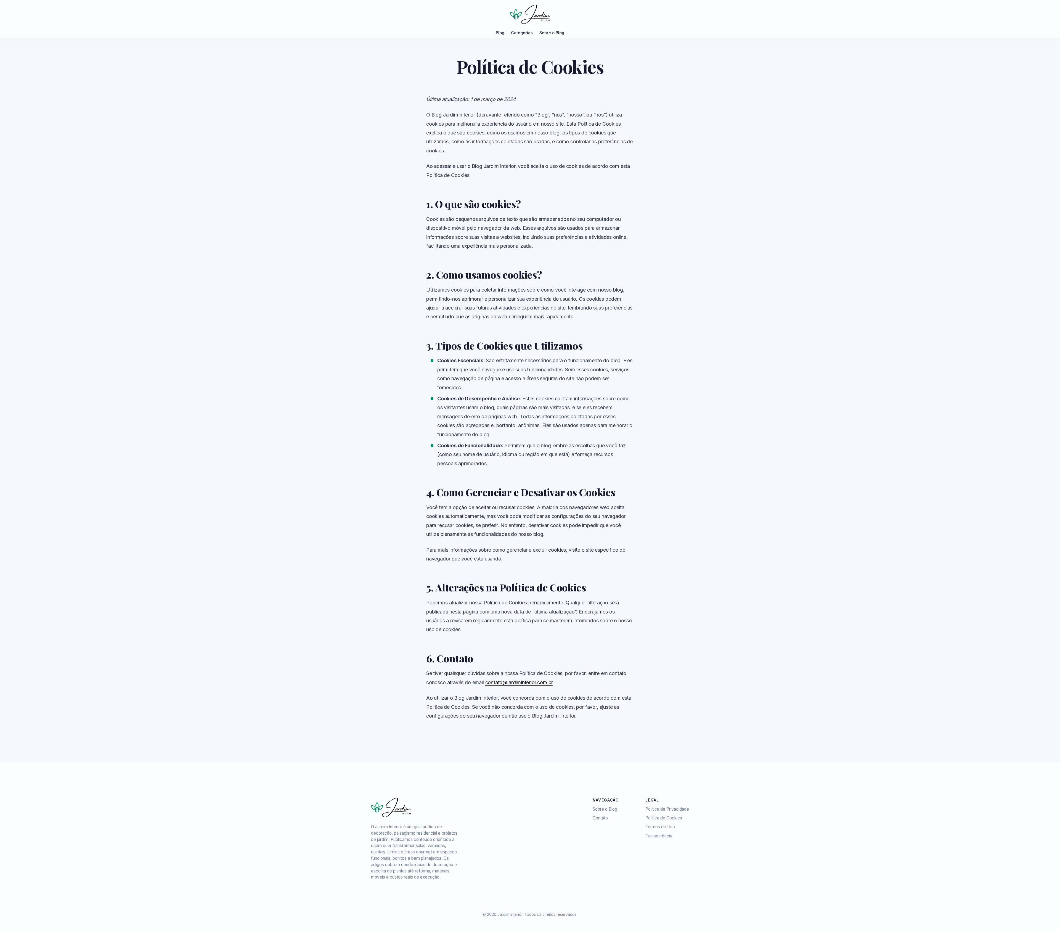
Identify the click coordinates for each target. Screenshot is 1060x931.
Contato (600, 818)
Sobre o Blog (551, 32)
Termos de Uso (660, 826)
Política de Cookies (663, 818)
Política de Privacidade (667, 809)
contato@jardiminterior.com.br (519, 682)
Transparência (658, 836)
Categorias (522, 32)
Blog (500, 32)
